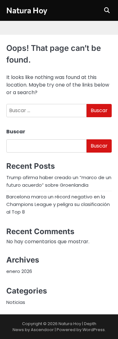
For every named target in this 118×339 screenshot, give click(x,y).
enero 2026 (19, 271)
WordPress (93, 329)
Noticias (15, 302)
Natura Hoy (26, 10)
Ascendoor (42, 329)
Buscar (15, 131)
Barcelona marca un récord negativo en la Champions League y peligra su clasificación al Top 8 (58, 204)
